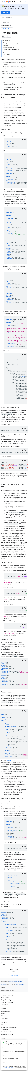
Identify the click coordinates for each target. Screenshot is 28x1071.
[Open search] (17, 2)
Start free (5, 12)
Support (3, 1013)
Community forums (5, 1011)
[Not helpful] (12, 26)
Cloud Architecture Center (7, 1032)
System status (4, 1018)
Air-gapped (10, 9)
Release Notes (4, 1016)
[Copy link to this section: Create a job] (11, 130)
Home (2, 17)
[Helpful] (10, 26)
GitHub (2, 1024)
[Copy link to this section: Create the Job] (13, 692)
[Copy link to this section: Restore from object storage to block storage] (12, 801)
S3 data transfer (11, 761)
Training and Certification (7, 1034)
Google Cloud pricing (6, 1000)
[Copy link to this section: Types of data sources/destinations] (2, 80)
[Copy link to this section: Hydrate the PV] (10, 902)
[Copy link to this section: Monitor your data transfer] (21, 407)
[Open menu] (2, 2)
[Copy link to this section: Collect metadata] (14, 563)
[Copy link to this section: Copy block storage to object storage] (9, 487)
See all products (5, 997)
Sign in (24, 1)
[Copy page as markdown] (7, 36)
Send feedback (7, 28)
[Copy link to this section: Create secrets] (13, 639)
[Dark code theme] (22, 140)
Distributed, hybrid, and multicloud (10, 19)
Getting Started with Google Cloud (9, 1027)
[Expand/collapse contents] (9, 40)
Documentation (9, 17)
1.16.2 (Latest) (21, 9)
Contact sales (4, 1004)
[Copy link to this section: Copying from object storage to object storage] (16, 97)
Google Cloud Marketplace (7, 1002)
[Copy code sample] (25, 140)
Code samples (4, 1029)
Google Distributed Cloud (13, 6)
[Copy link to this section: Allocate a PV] (9, 804)
